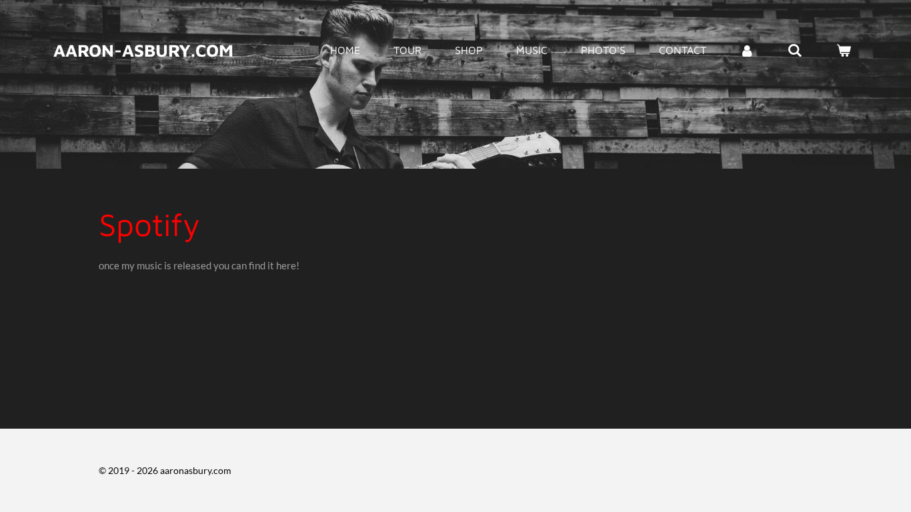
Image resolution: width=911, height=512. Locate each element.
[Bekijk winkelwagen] (843, 50)
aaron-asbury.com (143, 50)
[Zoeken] (795, 50)
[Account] (747, 50)
